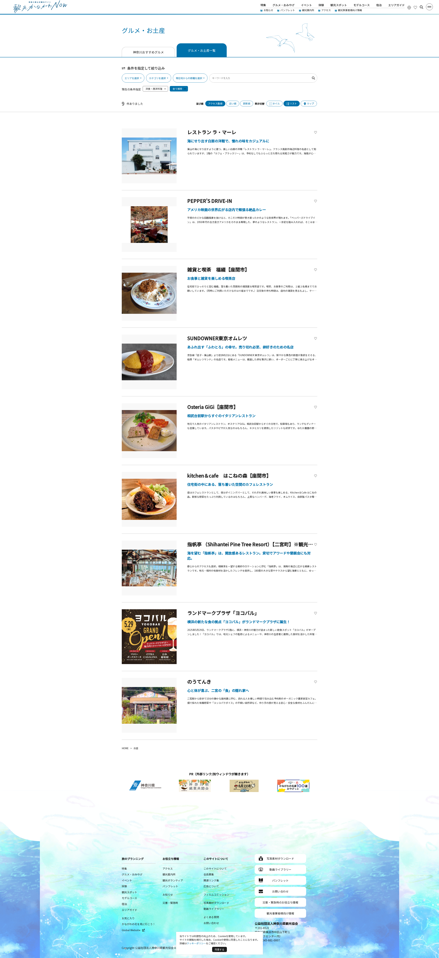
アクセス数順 (215, 103)
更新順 (246, 103)
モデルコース (361, 5)
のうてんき (199, 681)
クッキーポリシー (196, 943)
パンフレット (287, 10)
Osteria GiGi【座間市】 (212, 406)
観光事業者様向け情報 (350, 10)
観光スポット (338, 5)
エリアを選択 (132, 78)
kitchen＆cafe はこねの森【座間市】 (229, 475)
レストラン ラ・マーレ (211, 132)
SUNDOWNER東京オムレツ (217, 338)
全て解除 (177, 88)
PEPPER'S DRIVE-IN (209, 200)
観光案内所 (308, 10)
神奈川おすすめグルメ (148, 52)
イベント (306, 5)
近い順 (232, 103)
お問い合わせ (211, 923)
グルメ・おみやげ (283, 5)
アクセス (326, 10)
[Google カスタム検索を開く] (421, 7)
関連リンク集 (211, 880)
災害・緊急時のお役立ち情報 (280, 902)
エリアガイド (396, 5)
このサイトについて (215, 868)
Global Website (131, 930)
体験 (321, 5)
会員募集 (209, 874)
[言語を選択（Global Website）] (409, 7)
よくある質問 (211, 917)
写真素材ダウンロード (216, 903)
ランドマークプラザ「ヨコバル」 (223, 612)
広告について (211, 886)
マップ (310, 103)
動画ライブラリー (214, 909)
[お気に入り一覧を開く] (415, 7)
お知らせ (268, 10)
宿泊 (379, 5)
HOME (125, 748)
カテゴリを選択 (157, 78)
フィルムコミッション (216, 894)
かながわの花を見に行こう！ (138, 924)
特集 (263, 5)
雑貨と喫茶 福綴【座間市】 (218, 269)
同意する (219, 949)
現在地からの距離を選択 (189, 78)
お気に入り (128, 918)
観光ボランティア (173, 880)
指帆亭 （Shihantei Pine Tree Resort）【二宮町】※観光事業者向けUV (263, 544)
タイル (276, 103)
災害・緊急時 (170, 903)
